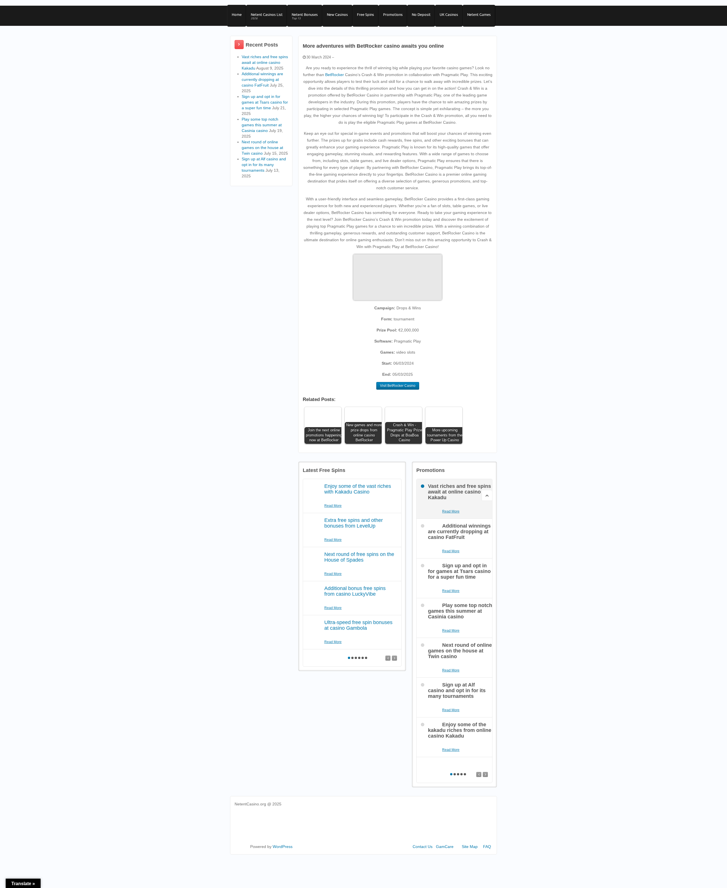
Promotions (393, 14)
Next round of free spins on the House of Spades (359, 557)
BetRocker (334, 74)
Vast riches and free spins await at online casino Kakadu (265, 62)
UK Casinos (449, 14)
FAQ (487, 846)
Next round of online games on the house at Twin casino (262, 148)
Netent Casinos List (267, 16)
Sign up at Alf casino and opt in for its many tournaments (264, 165)
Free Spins (365, 14)
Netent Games (479, 14)
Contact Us (423, 846)
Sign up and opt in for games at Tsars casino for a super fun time (265, 102)
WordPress (283, 846)
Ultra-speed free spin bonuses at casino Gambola (358, 625)
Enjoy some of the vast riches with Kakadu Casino (357, 489)
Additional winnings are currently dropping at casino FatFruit (262, 79)
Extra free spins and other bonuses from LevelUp (353, 523)
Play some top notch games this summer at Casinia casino (262, 125)
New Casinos (337, 14)
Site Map (470, 846)
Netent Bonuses (305, 16)
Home (237, 14)
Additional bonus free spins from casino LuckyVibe (355, 591)
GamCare (445, 846)
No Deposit (421, 14)
